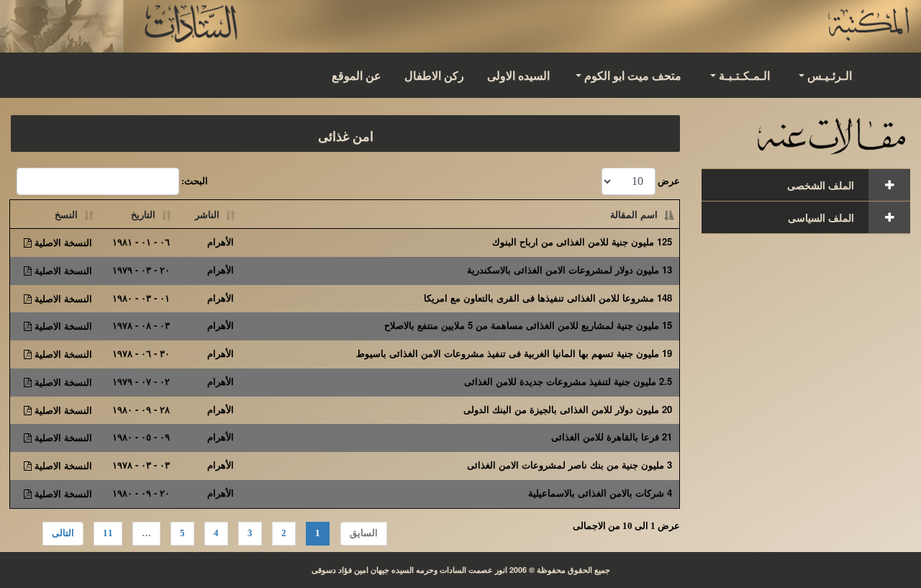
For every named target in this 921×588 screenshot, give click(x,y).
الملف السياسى (821, 217)
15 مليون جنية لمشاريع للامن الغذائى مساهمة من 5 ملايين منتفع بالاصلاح (528, 325)
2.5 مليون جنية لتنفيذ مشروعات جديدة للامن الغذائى (568, 381)
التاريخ (143, 214)
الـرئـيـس (829, 75)
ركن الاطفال (434, 75)
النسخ (66, 214)
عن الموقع (356, 75)
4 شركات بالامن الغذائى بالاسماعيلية (600, 492)
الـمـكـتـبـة (744, 75)
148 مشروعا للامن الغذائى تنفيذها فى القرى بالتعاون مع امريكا (548, 297)
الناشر (207, 214)
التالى (63, 533)
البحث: (193, 181)
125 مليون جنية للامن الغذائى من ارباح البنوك (582, 241)
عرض (667, 181)
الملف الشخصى (820, 185)
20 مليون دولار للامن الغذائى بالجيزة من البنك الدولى (567, 409)
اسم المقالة (634, 214)
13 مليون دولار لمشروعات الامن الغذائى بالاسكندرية (569, 269)
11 (108, 533)
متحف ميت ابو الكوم (632, 75)
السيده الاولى (518, 75)
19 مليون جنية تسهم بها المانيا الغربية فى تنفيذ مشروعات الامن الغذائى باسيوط (514, 353)
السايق (364, 533)
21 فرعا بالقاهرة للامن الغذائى (611, 436)
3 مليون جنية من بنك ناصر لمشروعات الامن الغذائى (569, 464)
